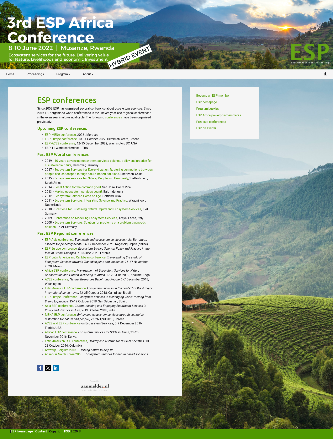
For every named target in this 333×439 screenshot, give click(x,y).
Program (62, 74)
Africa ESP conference (60, 270)
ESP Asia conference (59, 239)
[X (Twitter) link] (48, 368)
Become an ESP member (213, 95)
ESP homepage (206, 102)
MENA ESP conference (60, 315)
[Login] (325, 74)
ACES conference (56, 279)
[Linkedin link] (56, 368)
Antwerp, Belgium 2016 (60, 350)
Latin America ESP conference (65, 288)
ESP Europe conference (61, 139)
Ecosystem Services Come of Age (78, 196)
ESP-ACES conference (60, 143)
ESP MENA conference (60, 135)
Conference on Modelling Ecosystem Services (86, 218)
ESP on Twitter (206, 128)
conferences (113, 117)
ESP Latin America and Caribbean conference (75, 257)
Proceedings (35, 74)
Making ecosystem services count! (78, 191)
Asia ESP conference (59, 306)
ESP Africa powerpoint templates (218, 115)
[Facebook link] (40, 368)
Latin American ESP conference (66, 341)
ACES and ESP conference (63, 323)
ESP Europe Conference (61, 297)
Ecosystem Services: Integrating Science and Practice (91, 200)
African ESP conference (61, 332)
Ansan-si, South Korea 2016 (63, 354)
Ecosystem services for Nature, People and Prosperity (91, 178)
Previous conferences (211, 122)
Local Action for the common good (78, 187)
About (87, 74)
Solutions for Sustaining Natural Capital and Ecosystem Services (98, 209)
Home (10, 74)
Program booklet (207, 109)
